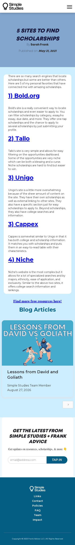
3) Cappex (23, 224)
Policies (37, 505)
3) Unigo (20, 177)
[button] (69, 6)
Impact (37, 519)
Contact (37, 501)
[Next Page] (68, 404)
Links (37, 496)
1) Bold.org (24, 95)
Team (37, 515)
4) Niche (20, 259)
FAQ (37, 510)
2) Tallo (19, 138)
